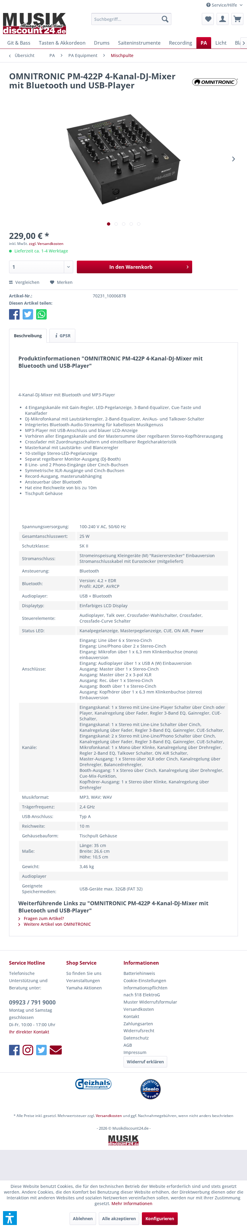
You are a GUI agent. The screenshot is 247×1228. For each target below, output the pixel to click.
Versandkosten (139, 1009)
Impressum (135, 1052)
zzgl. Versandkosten (46, 243)
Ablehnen (83, 1218)
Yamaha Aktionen (84, 988)
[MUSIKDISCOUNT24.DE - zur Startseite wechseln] (34, 23)
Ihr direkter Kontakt (29, 1032)
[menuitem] (131, 19)
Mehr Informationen (131, 1203)
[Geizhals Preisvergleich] (93, 1084)
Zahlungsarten (138, 1024)
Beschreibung (28, 335)
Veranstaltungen (83, 980)
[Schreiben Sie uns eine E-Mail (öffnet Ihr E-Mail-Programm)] (56, 1050)
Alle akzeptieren (119, 1218)
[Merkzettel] (208, 19)
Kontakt (131, 1016)
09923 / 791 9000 (32, 1002)
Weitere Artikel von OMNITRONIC (57, 924)
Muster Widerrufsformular (150, 1002)
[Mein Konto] (223, 19)
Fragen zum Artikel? (43, 918)
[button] (14, 314)
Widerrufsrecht (139, 1030)
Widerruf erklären (145, 1062)
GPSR (64, 335)
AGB (128, 1045)
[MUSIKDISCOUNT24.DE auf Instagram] (28, 1050)
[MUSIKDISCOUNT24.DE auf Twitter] (41, 1050)
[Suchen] (165, 19)
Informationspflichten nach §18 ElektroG (145, 991)
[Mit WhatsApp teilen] (41, 314)
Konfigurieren (159, 1218)
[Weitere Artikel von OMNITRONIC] (215, 82)
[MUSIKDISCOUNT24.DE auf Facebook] (14, 1050)
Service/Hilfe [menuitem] (224, 5)
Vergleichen (26, 282)
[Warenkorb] (237, 19)
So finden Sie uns (84, 973)
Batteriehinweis (139, 973)
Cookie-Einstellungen (145, 980)
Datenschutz (136, 1038)
